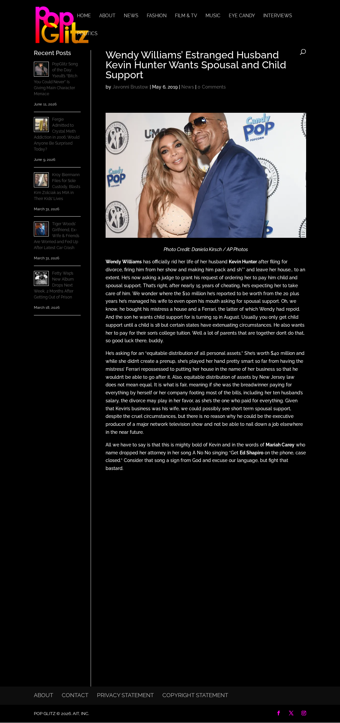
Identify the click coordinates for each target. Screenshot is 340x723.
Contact (75, 695)
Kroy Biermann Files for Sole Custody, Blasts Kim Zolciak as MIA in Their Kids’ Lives (57, 186)
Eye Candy (242, 15)
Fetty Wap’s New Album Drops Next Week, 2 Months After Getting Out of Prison (54, 285)
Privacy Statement (125, 695)
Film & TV (186, 15)
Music (213, 15)
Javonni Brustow (130, 87)
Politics (87, 33)
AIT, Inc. (80, 713)
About (107, 15)
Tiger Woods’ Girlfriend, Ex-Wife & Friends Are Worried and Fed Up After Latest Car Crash (56, 236)
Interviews (277, 15)
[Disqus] (206, 563)
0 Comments (212, 87)
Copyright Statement (195, 695)
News (131, 15)
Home (84, 15)
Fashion (157, 15)
